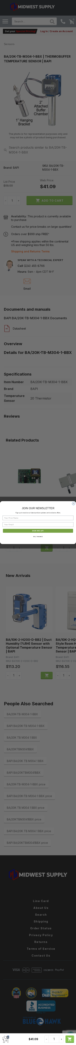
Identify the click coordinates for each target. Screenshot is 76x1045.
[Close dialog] (73, 503)
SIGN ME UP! (38, 531)
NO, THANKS (38, 536)
